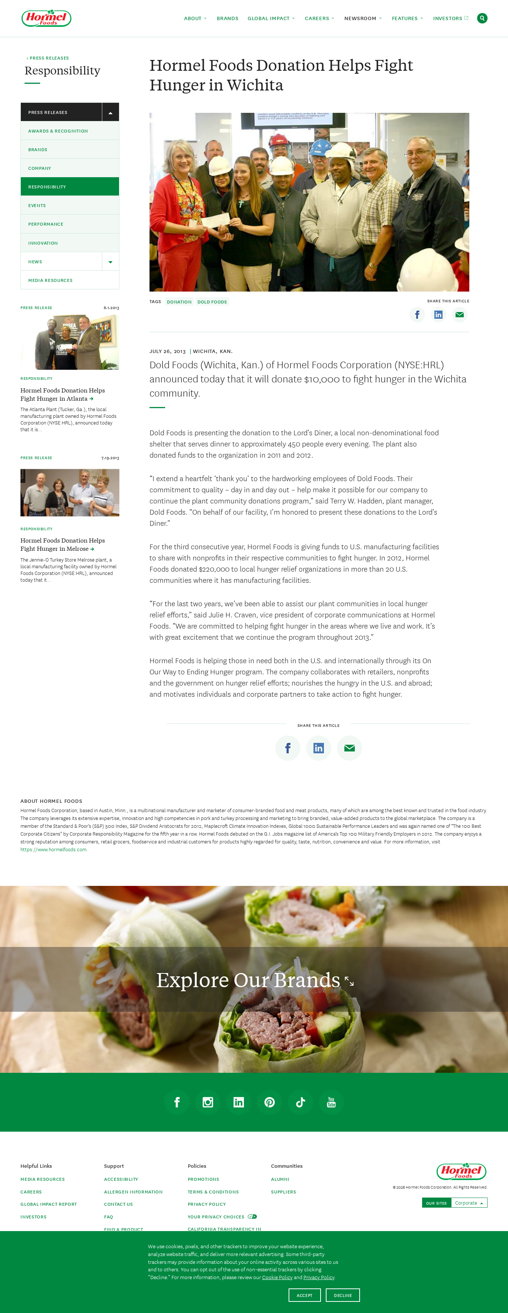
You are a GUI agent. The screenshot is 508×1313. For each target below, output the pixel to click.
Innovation (43, 242)
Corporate (466, 1202)
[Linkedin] (438, 314)
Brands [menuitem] (228, 18)
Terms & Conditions (213, 1191)
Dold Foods (212, 301)
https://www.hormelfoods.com (53, 849)
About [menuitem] (193, 18)
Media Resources (50, 279)
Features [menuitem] (406, 18)
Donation (179, 301)
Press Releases (48, 111)
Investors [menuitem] (448, 18)
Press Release (36, 307)
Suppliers (283, 1191)
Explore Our (250, 979)
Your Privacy (217, 1216)
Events (37, 205)
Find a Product (123, 1229)
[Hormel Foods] (46, 17)
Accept (305, 1294)
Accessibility (121, 1178)
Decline (343, 1294)
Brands (37, 149)
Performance (46, 223)
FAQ (108, 1216)
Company (39, 167)
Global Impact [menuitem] (270, 18)
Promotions (203, 1178)
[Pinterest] (269, 1102)
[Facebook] (417, 314)
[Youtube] (331, 1102)
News (35, 261)
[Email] (459, 314)
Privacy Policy (207, 1203)
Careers (31, 1191)
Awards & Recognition (58, 130)
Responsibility (47, 186)
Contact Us (118, 1203)
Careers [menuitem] (318, 18)
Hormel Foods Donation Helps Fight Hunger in (62, 394)
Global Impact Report (48, 1203)
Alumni (280, 1178)
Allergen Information (133, 1191)
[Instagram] (208, 1102)
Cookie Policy (277, 1277)
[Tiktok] (300, 1102)
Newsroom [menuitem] (361, 18)
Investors (33, 1216)
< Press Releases (47, 58)
